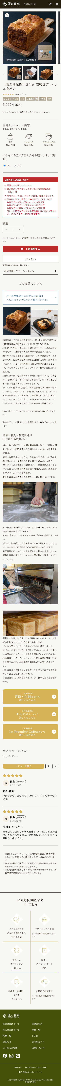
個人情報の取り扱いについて (30, 1072)
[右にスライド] (57, 74)
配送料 (5, 265)
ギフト (16, 98)
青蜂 (49, 98)
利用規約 (18, 1067)
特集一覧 (7, 1036)
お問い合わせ (38, 1048)
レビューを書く (23, 766)
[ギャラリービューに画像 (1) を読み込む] (15, 73)
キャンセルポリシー (12, 238)
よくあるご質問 (10, 1048)
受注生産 (30, 98)
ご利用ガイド (38, 1042)
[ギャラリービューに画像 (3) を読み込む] (46, 73)
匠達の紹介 (37, 1024)
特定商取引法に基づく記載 (36, 1067)
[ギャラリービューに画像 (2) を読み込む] (30, 73)
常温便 (43, 98)
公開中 (14, 968)
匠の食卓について (11, 1024)
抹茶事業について (11, 1029)
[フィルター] (48, 766)
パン (23, 98)
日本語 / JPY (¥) (30, 4)
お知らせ (7, 1042)
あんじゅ (7, 98)
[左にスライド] (4, 74)
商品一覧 (36, 1029)
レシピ (35, 1036)
